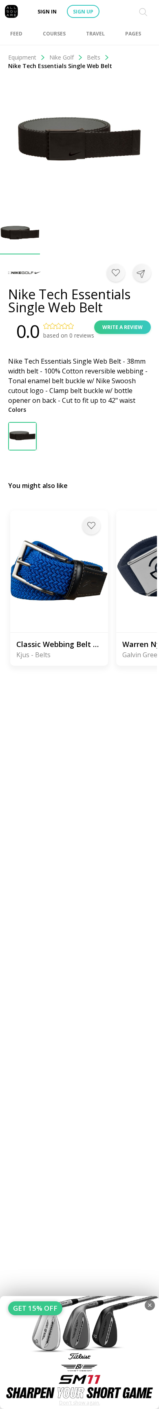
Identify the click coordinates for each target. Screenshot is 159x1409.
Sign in (47, 11)
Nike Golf (61, 57)
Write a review (122, 327)
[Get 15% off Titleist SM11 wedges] (79, 1352)
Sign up (83, 11)
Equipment (22, 57)
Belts (93, 57)
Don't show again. (79, 1402)
